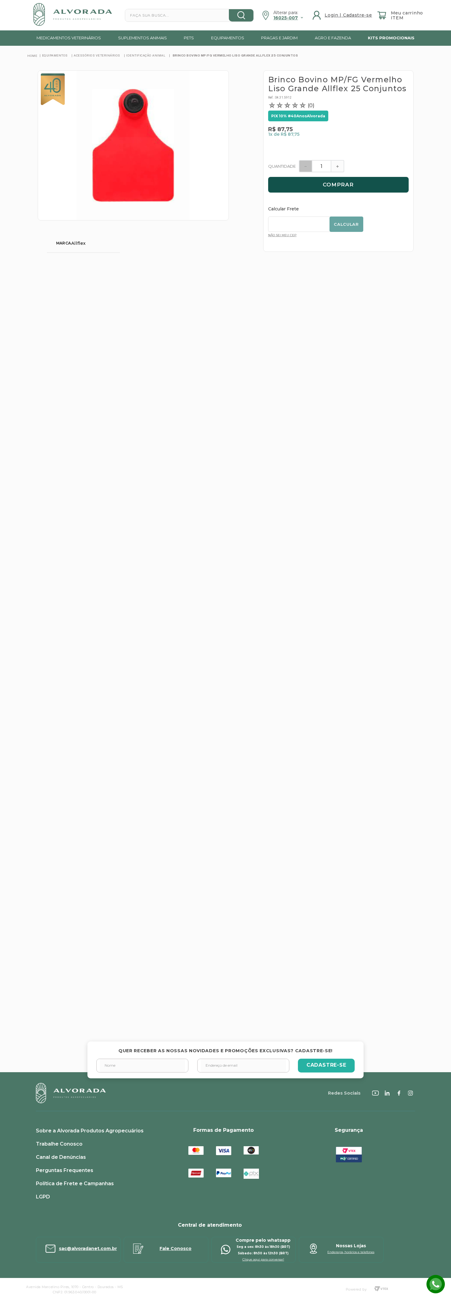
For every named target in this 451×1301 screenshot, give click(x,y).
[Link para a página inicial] (32, 55)
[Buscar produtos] (241, 15)
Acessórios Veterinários (97, 55)
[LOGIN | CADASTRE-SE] (343, 15)
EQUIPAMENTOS (55, 55)
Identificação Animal (145, 55)
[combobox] (189, 15)
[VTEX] (381, 1289)
